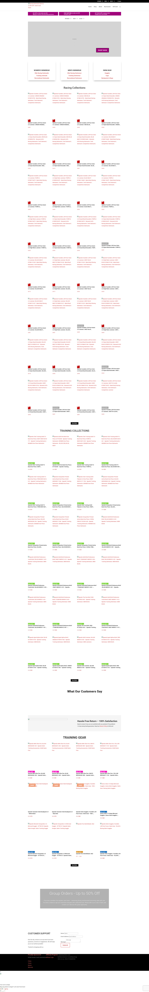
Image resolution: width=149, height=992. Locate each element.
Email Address (65, 936)
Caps (107, 75)
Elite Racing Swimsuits (42, 73)
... (74, 37)
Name (62, 933)
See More (74, 423)
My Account (107, 6)
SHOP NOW (102, 50)
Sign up (34, 14)
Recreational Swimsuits (41, 78)
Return (30, 965)
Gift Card (115, 6)
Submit (65, 945)
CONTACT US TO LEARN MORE (74, 912)
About (100, 6)
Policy (29, 961)
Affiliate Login (50, 957)
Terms (29, 963)
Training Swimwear (74, 75)
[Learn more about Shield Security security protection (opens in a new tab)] (2, 989)
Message (63, 942)
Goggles (107, 73)
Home (90, 6)
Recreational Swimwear (74, 78)
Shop (95, 6)
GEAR (111, 1)
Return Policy (103, 726)
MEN (106, 1)
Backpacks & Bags (107, 78)
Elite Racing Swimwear (74, 73)
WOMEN (99, 1)
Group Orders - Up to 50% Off (74, 893)
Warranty (30, 967)
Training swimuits (41, 75)
